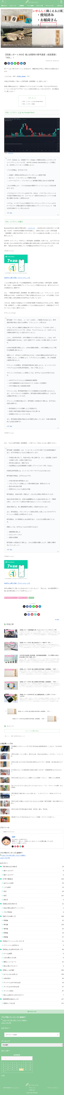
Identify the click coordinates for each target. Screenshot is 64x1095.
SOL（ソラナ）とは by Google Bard (33, 101)
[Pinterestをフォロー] (38, 614)
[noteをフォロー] (35, 614)
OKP (13, 837)
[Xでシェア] (5, 63)
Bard (11, 212)
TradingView (10, 153)
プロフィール (32, 1087)
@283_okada (21, 76)
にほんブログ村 (5, 858)
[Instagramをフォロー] (28, 614)
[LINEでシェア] (15, 63)
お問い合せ (32, 1090)
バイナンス (31, 228)
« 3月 (3, 1075)
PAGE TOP (32, 1011)
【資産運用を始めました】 (11, 597)
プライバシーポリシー (52, 1087)
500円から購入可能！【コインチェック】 (17, 278)
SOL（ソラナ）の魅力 (29, 104)
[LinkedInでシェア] (21, 63)
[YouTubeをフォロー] (32, 614)
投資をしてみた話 (23, 597)
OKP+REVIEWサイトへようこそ (11, 1087)
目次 (29, 98)
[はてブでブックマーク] (12, 63)
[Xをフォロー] (25, 614)
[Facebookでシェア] (8, 63)
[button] (24, 63)
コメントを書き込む (32, 731)
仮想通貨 (32, 597)
